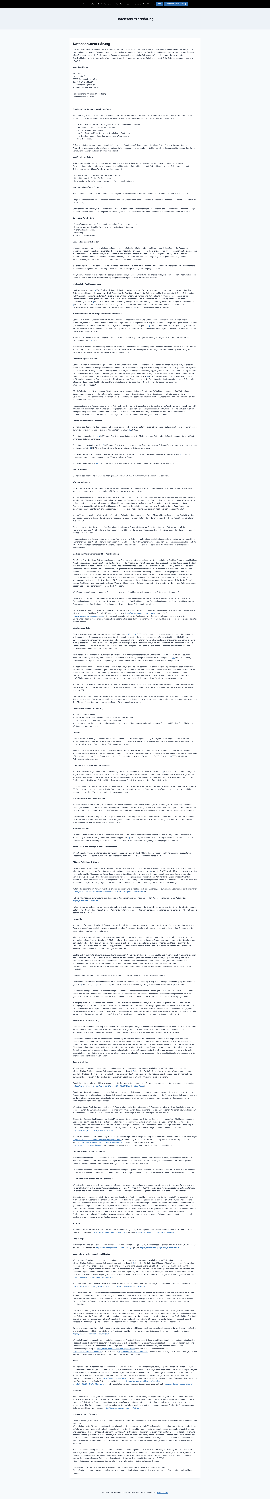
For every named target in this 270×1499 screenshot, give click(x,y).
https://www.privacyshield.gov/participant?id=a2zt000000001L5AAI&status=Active (109, 1086)
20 (181, 454)
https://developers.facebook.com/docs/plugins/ (93, 1277)
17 (103, 445)
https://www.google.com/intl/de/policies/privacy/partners (97, 1140)
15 (130, 430)
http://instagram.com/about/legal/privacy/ (122, 1408)
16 (99, 436)
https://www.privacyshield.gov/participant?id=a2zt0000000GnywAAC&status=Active (109, 1286)
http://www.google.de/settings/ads (88, 1145)
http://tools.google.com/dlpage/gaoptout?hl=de (93, 1130)
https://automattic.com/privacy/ (86, 901)
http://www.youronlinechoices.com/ (88, 616)
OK (159, 4)
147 (173, 658)
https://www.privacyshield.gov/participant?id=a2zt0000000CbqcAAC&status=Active (109, 892)
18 (90, 448)
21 (151, 488)
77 (97, 463)
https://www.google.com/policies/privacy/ (109, 1232)
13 (95, 290)
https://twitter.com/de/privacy (115, 1378)
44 (148, 376)
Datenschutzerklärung (176, 4)
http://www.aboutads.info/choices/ (140, 613)
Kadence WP (162, 1493)
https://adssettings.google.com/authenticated (155, 1232)
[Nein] (267, 4)
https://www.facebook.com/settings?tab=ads (116, 1349)
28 (91, 340)
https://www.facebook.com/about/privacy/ (91, 1334)
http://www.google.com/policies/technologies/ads (103, 1142)
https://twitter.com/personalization (178, 1384)
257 (164, 655)
